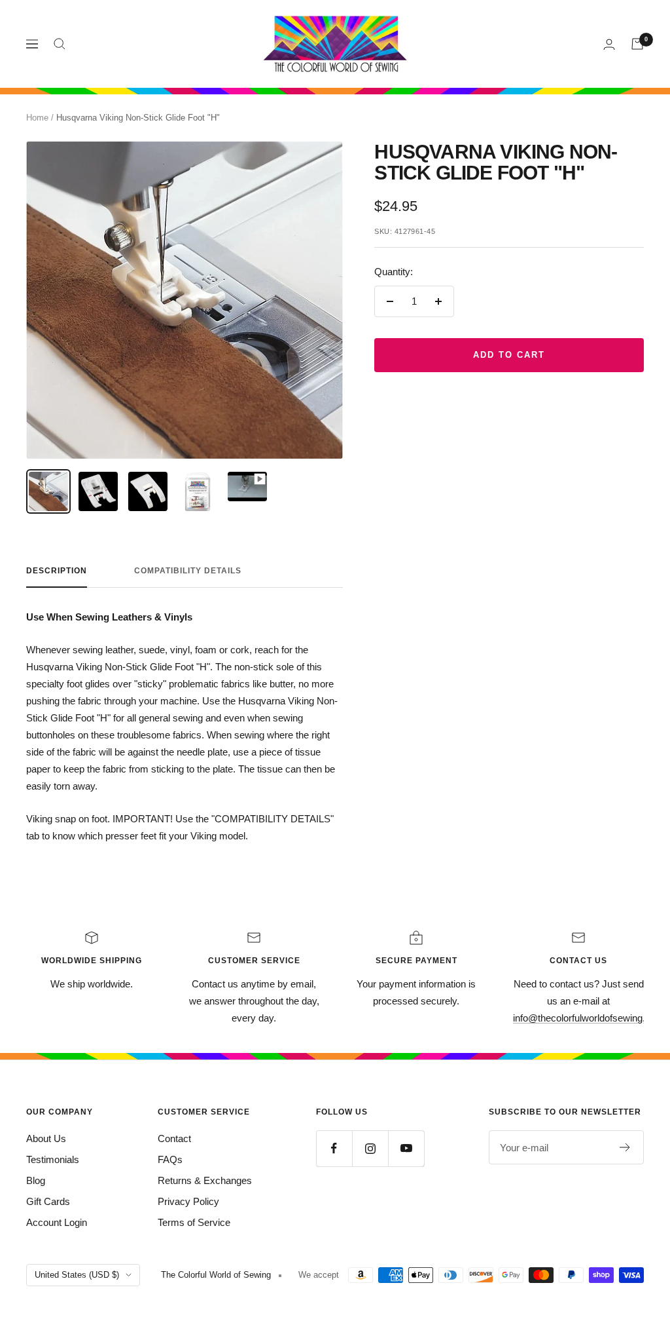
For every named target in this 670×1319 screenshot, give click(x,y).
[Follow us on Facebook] (334, 1148)
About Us (46, 1138)
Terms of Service (194, 1222)
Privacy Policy (188, 1201)
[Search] (59, 44)
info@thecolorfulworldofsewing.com (588, 1017)
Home (37, 118)
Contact (174, 1138)
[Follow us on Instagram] (370, 1148)
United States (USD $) (77, 1275)
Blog (35, 1180)
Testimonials (52, 1159)
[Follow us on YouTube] (406, 1148)
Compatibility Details (187, 570)
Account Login (56, 1222)
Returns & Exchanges (205, 1180)
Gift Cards (48, 1201)
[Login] (609, 44)
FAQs (170, 1159)
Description (56, 570)
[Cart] (637, 44)
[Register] (625, 1147)
